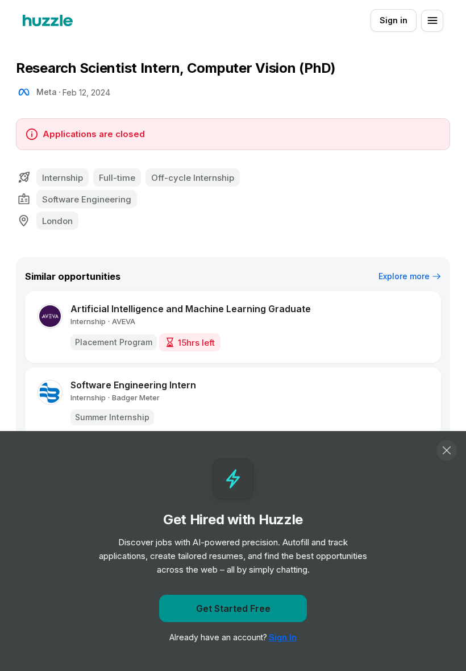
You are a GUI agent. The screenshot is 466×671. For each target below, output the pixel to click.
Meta (46, 92)
